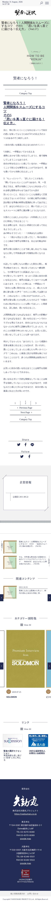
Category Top (25, 93)
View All (27, 625)
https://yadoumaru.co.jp (25, 814)
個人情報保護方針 (17, 893)
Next (49, 597)
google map (25, 838)
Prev (1, 597)
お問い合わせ (32, 893)
